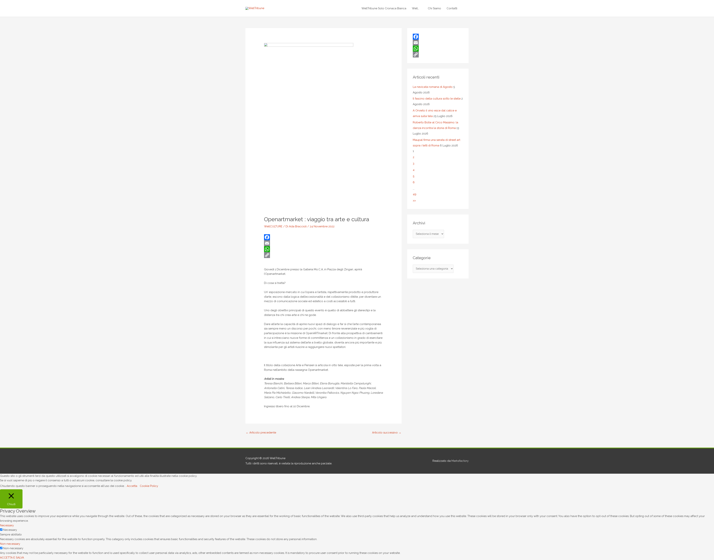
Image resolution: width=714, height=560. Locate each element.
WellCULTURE (273, 226)
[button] (464, 8)
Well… (415, 8)
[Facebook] (323, 237)
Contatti (452, 8)
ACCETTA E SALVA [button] (12, 557)
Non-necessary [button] (10, 543)
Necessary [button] (7, 525)
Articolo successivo (386, 432)
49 (414, 194)
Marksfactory (460, 461)
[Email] (323, 243)
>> (414, 200)
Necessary (10, 530)
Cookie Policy (149, 486)
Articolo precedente (261, 432)
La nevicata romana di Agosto (433, 87)
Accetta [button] (132, 486)
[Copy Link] (323, 255)
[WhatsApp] (323, 249)
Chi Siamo (434, 8)
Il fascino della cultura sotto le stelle (437, 98)
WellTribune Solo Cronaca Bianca (383, 8)
